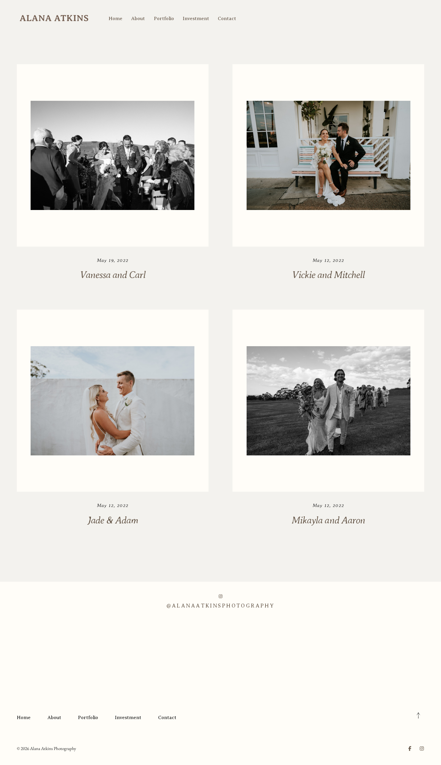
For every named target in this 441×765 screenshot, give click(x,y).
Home (115, 18)
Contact (227, 18)
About (138, 18)
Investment (196, 18)
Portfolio (164, 18)
